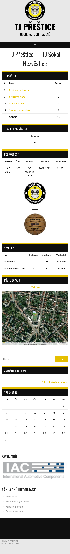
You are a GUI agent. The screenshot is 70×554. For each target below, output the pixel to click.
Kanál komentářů (15, 506)
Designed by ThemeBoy (12, 544)
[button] (35, 314)
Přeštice (35, 287)
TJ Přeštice (35, 26)
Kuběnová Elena (17, 103)
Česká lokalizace (14, 511)
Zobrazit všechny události (54, 382)
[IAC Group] (35, 470)
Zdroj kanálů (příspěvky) (18, 501)
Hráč (12, 83)
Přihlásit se (11, 496)
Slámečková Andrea (19, 110)
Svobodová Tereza (19, 89)
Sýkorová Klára (17, 96)
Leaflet (7, 342)
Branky (59, 83)
